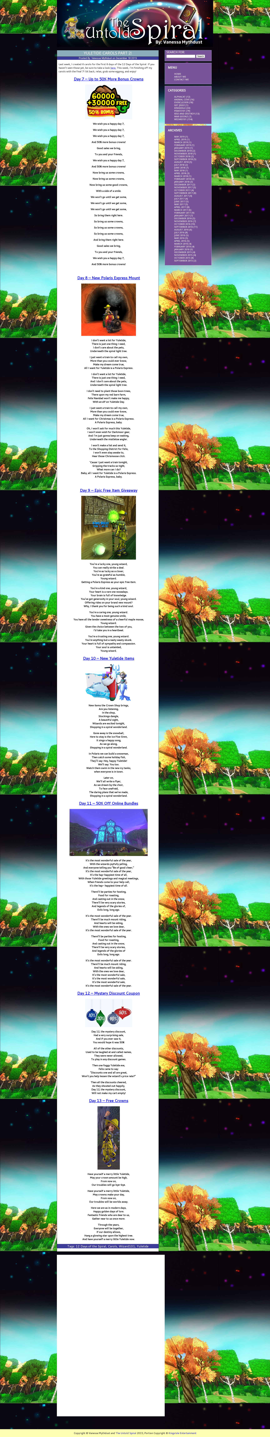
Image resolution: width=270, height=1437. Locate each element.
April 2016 (180, 241)
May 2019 (179, 136)
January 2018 (181, 181)
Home (177, 73)
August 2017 (181, 195)
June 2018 (179, 167)
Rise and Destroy (184, 113)
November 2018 (183, 153)
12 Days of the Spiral (91, 1246)
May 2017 (179, 204)
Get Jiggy (179, 105)
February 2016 (182, 246)
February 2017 (182, 212)
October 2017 (182, 190)
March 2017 (181, 210)
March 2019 (181, 142)
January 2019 (181, 148)
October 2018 (182, 156)
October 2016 (182, 224)
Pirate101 (179, 110)
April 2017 (180, 207)
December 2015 (183, 252)
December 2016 (183, 218)
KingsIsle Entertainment (182, 1433)
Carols (112, 1246)
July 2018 (179, 164)
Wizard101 (127, 1246)
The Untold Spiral (126, 1433)
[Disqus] (110, 1295)
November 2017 (183, 187)
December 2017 (183, 184)
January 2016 (181, 249)
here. (113, 68)
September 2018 (183, 159)
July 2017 (179, 198)
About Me (180, 76)
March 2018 (181, 176)
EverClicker (181, 102)
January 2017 (181, 215)
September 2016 (183, 226)
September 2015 (183, 260)
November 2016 (183, 221)
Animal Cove (182, 99)
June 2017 (179, 201)
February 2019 (182, 145)
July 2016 (179, 232)
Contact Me (181, 79)
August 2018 (181, 162)
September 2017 (183, 193)
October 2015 (182, 257)
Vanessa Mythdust (101, 58)
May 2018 (179, 170)
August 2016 (181, 229)
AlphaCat (179, 96)
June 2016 (179, 235)
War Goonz (181, 116)
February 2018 (182, 179)
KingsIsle (180, 108)
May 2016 (179, 238)
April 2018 (180, 173)
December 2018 (183, 150)
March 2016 (181, 243)
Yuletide (142, 1246)
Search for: (175, 52)
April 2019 (180, 139)
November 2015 (183, 255)
